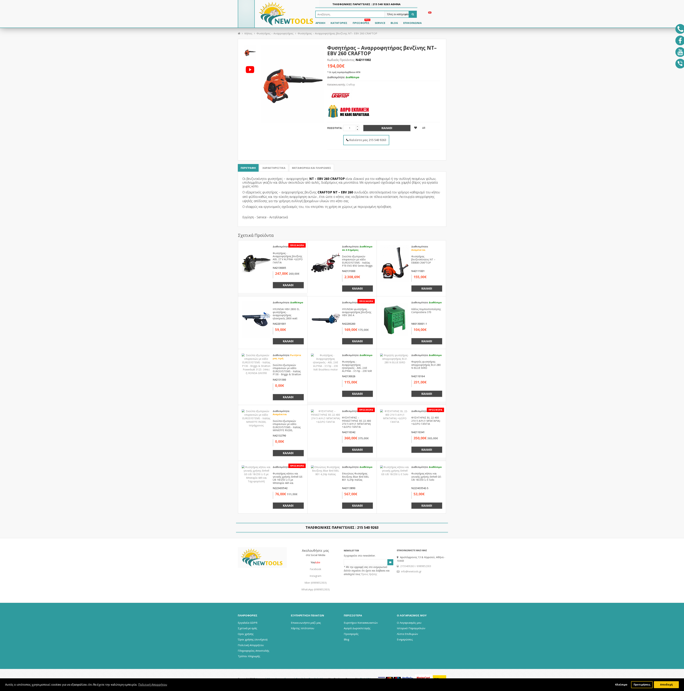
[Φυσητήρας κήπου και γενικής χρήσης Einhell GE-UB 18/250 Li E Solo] (394, 470)
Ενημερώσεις (405, 639)
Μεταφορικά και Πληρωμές (311, 168)
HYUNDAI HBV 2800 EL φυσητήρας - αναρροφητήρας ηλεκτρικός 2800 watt (286, 313)
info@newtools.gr (411, 571)
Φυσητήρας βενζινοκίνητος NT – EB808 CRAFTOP (423, 259)
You (313, 562)
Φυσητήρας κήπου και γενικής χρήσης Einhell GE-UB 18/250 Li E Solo (426, 476)
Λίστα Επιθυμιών (407, 634)
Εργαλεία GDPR (247, 622)
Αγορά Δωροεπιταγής (357, 628)
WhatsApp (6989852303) (315, 589)
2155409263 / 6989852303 (415, 566)
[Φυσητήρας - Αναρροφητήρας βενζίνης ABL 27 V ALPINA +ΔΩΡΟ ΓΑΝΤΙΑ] (256, 263)
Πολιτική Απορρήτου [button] (152, 685)
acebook (316, 569)
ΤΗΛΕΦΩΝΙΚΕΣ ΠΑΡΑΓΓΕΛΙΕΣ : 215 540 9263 (342, 527)
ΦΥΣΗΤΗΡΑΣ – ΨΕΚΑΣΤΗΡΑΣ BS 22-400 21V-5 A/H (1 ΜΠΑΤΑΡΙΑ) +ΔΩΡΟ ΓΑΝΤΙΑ (356, 422)
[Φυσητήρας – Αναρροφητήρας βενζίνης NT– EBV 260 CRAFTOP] (250, 51)
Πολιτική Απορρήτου (251, 645)
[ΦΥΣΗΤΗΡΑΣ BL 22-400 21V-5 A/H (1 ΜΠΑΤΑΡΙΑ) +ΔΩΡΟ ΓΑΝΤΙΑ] (394, 416)
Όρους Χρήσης (369, 574)
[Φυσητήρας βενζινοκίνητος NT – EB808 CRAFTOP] (394, 263)
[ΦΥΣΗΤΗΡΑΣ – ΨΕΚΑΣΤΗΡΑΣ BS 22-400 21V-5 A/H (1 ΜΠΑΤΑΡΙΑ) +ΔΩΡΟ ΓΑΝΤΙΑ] (325, 416)
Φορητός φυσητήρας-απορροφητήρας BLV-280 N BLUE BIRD (426, 365)
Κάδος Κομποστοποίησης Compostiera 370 (426, 310)
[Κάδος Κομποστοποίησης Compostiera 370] (394, 319)
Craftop (350, 84)
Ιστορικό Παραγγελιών (411, 628)
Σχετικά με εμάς (247, 628)
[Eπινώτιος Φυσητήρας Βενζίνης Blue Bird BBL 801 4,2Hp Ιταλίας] (325, 470)
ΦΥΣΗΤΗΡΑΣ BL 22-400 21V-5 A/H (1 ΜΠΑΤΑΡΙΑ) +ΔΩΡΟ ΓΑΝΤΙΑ (425, 420)
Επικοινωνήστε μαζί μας (306, 622)
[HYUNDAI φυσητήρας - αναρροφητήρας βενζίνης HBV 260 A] (325, 319)
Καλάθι (387, 128)
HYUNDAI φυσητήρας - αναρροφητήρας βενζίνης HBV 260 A (356, 312)
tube (317, 562)
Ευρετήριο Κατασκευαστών (361, 622)
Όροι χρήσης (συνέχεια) (253, 639)
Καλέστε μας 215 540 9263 (367, 140)
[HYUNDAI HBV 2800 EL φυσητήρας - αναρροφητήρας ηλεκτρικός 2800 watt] (256, 319)
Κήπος (248, 33)
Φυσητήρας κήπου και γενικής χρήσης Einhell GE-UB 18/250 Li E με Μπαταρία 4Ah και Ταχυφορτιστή (288, 480)
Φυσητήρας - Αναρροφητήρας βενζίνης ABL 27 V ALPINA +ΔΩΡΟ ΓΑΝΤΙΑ (288, 257)
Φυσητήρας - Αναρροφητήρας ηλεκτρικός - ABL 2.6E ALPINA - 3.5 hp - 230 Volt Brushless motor (357, 368)
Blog (346, 639)
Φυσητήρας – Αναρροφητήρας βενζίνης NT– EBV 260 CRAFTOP (337, 33)
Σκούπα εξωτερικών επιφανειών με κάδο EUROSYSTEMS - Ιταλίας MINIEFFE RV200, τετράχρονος (287, 427)
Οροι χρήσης (246, 634)
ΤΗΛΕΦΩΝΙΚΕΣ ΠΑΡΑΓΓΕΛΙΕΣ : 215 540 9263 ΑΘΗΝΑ (366, 4)
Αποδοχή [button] (666, 684)
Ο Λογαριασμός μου (409, 622)
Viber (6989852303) (315, 582)
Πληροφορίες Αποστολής (253, 650)
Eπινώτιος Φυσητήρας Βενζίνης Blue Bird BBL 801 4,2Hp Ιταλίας (355, 476)
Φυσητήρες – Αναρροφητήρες (275, 33)
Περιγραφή (248, 168)
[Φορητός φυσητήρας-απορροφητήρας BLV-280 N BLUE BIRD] (394, 358)
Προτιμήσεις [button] (642, 684)
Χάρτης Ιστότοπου (302, 628)
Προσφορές (351, 634)
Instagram (315, 576)
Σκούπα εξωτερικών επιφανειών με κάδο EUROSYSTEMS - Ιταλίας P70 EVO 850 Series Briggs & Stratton (357, 263)
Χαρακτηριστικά (273, 168)
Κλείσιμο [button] (621, 684)
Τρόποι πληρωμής (249, 656)
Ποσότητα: (334, 128)
